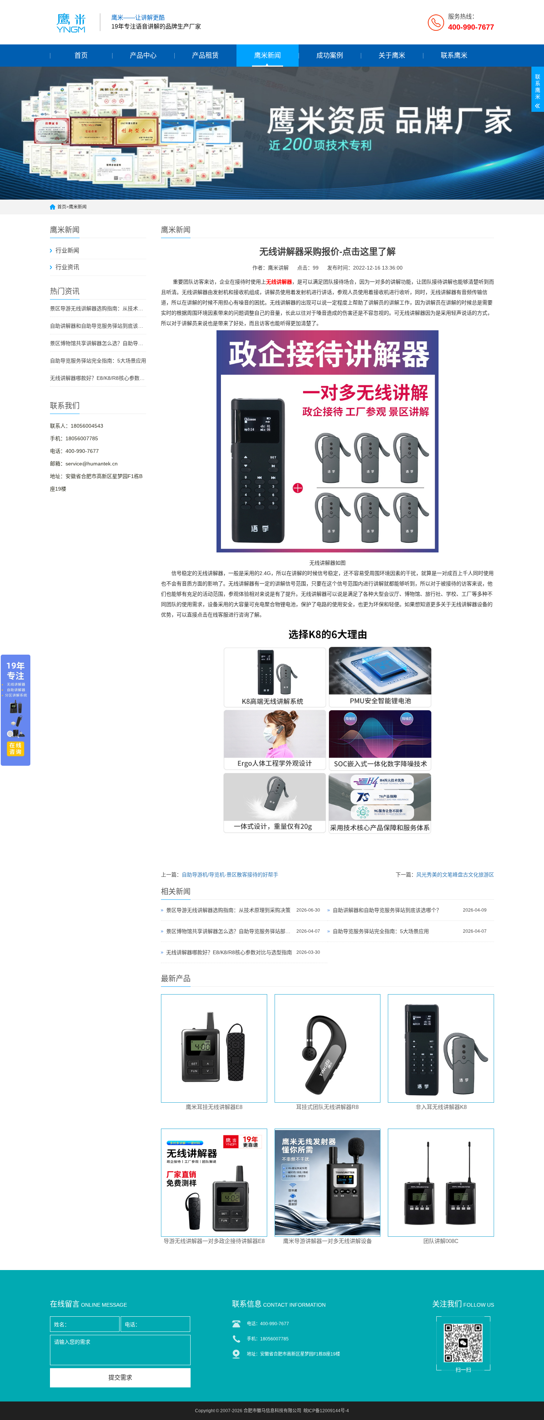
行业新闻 (67, 250)
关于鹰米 (392, 55)
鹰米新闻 (267, 55)
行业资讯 (67, 267)
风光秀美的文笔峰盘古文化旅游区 (455, 875)
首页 (81, 55)
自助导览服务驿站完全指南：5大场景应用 (98, 361)
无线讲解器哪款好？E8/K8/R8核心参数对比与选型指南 (98, 378)
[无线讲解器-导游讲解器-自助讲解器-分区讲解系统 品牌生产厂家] (72, 22)
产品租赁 (205, 55)
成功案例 (329, 55)
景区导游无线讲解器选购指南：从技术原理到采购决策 (98, 308)
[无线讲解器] (327, 552)
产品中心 (143, 55)
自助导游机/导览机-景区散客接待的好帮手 (230, 875)
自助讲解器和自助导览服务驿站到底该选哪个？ (98, 326)
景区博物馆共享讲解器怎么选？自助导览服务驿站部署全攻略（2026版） (98, 343)
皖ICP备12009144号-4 (326, 1410)
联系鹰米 (454, 55)
